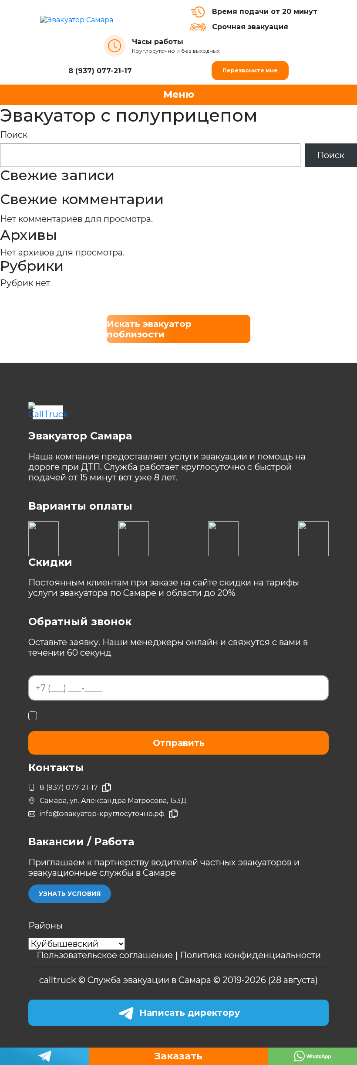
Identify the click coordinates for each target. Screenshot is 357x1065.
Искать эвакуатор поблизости (149, 329)
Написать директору (189, 1012)
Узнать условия (70, 894)
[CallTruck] (47, 410)
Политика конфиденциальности (250, 955)
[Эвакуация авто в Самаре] (115, 19)
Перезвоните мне (250, 70)
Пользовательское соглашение (106, 955)
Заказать (178, 1056)
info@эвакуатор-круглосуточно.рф (102, 814)
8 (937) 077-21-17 (100, 71)
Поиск (13, 134)
